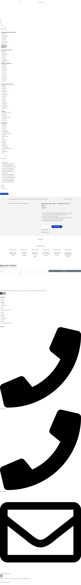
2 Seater (3, 85)
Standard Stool (5, 136)
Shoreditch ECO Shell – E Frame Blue (46, 253)
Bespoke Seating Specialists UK (8, 165)
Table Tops (4, 46)
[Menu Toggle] (0, 21)
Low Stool (4, 93)
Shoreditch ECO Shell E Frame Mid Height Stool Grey (68, 254)
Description (40, 239)
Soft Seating (4, 123)
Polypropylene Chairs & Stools (8, 32)
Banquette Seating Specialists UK (8, 163)
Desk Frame (4, 67)
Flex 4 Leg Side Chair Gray (24, 253)
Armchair (4, 33)
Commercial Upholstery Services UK (9, 166)
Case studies (3, 305)
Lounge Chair (4, 91)
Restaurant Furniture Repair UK (8, 171)
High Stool (4, 35)
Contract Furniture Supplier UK (8, 168)
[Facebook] (1, 293)
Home (9, 199)
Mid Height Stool (5, 36)
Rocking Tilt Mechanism (6, 133)
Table (3, 72)
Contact (2, 307)
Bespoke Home (5, 162)
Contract (3, 303)
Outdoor (3, 111)
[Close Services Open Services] (5, 158)
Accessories (4, 64)
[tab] (40, 239)
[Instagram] (4, 293)
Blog (2, 308)
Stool (3, 138)
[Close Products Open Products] (5, 28)
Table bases (4, 45)
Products (3, 300)
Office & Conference (6, 63)
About (2, 299)
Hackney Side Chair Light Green (57, 253)
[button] (44, 229)
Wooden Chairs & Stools (7, 84)
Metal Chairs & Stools (6, 50)
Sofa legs (3, 47)
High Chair (4, 88)
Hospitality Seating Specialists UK (8, 169)
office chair (4, 69)
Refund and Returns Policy (6, 310)
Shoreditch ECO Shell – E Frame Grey (35, 254)
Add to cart (57, 226)
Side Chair (4, 38)
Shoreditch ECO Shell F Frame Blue (12, 253)
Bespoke (2, 302)
